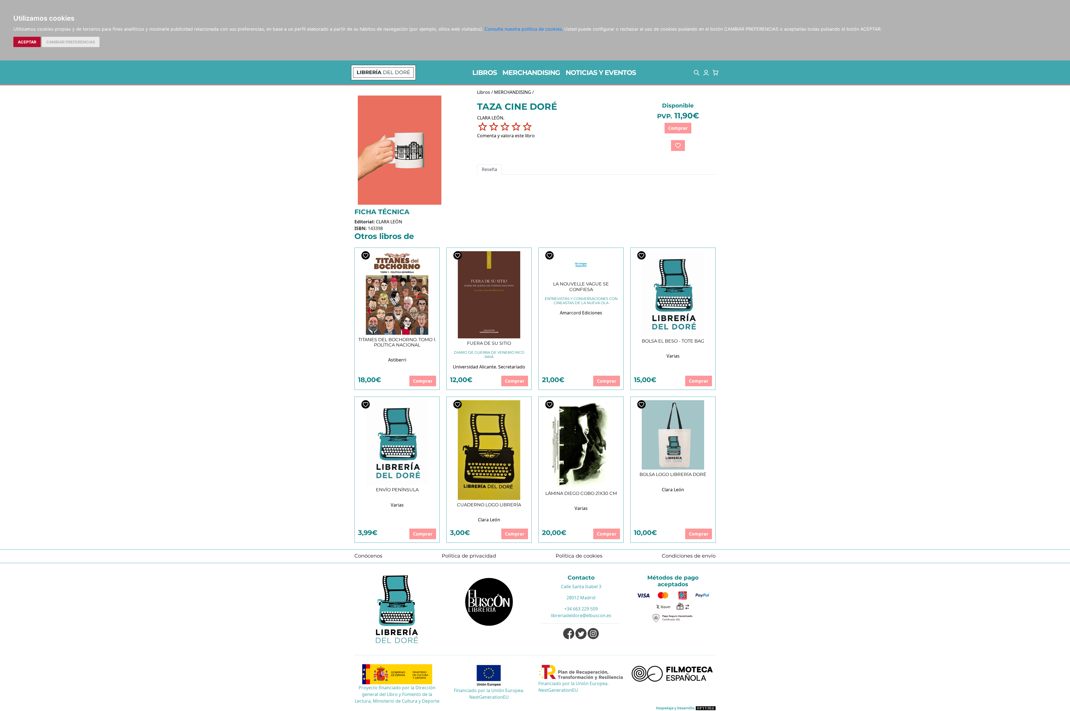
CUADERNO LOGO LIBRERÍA (489, 504)
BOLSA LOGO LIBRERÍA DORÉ (672, 474)
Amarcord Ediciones (581, 313)
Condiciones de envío (689, 556)
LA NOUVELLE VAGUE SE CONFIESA (581, 286)
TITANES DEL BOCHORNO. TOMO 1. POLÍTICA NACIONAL (397, 342)
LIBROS (484, 73)
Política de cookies (579, 556)
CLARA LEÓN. (490, 118)
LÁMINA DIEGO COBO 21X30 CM (581, 493)
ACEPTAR (27, 42)
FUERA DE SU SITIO (489, 343)
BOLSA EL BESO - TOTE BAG (673, 341)
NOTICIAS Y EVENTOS (601, 73)
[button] (696, 72)
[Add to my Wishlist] (678, 145)
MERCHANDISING (531, 73)
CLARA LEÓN (389, 222)
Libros (483, 92)
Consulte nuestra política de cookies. (524, 29)
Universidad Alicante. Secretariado (489, 367)
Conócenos (368, 556)
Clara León (489, 520)
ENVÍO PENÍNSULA (397, 489)
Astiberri (397, 360)
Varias (673, 356)
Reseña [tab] (489, 169)
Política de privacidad (469, 556)
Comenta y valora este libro (506, 136)
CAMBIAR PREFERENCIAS (70, 42)
